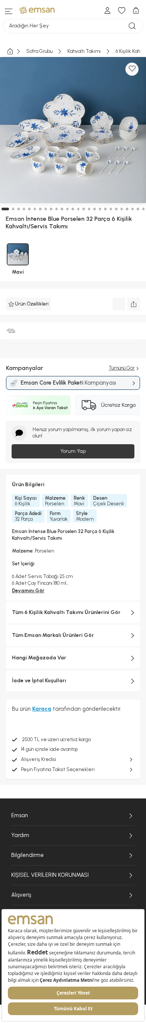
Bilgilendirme (27, 855)
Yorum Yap (73, 451)
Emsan (19, 815)
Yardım (20, 835)
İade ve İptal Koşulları (39, 680)
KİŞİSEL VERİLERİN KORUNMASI (50, 875)
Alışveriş (21, 894)
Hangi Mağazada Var (39, 658)
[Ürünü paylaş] (133, 304)
